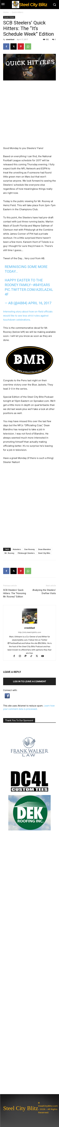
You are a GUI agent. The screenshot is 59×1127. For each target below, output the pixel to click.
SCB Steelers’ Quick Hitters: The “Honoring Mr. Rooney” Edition (14, 593)
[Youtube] (43, 656)
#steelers (17, 549)
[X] (13, 46)
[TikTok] (32, 656)
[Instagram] (21, 656)
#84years (41, 285)
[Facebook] (6, 46)
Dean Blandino (44, 549)
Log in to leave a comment (29, 681)
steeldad (10, 39)
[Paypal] (27, 656)
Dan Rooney (29, 549)
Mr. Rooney (9, 553)
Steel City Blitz (44, 553)
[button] (7, 697)
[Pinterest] (21, 46)
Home (6, 12)
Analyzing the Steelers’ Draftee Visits (44, 592)
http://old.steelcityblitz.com (29, 632)
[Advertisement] (29, 514)
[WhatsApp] (28, 46)
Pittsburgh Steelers (26, 553)
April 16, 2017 (39, 303)
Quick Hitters (17, 12)
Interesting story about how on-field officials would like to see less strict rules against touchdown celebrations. (28, 315)
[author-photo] (29, 623)
